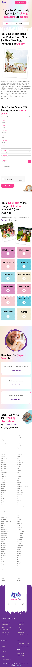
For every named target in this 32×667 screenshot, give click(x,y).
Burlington (3, 464)
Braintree (3, 454)
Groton (2, 523)
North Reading (4, 535)
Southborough (20, 531)
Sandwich (3, 572)
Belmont (3, 448)
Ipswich (18, 460)
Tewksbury (19, 549)
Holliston (19, 452)
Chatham (3, 474)
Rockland (3, 561)
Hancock (19, 437)
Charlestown (4, 472)
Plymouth (3, 549)
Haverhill (19, 446)
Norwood (3, 541)
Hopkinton (19, 454)
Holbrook (19, 450)
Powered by (16, 665)
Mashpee (19, 496)
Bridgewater (4, 458)
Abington (3, 433)
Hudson (18, 456)
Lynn (18, 480)
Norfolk (3, 527)
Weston (18, 568)
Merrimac (19, 505)
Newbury (19, 521)
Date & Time (5, 150)
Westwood (19, 572)
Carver (2, 470)
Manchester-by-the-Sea (22, 486)
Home (6, 23)
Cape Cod (3, 468)
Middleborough (20, 507)
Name (4, 120)
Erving (2, 500)
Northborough (4, 533)
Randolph (3, 553)
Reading (3, 557)
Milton (18, 513)
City (3, 135)
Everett (2, 505)
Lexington (19, 472)
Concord (3, 482)
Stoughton (19, 541)
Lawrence (19, 468)
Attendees (5, 155)
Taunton (19, 547)
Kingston (19, 464)
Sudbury (19, 543)
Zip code (5, 140)
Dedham (3, 486)
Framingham (4, 511)
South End (19, 535)
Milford (18, 509)
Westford (19, 566)
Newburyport (20, 523)
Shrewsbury (19, 527)
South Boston (20, 533)
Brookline (3, 462)
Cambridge (3, 466)
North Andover (4, 529)
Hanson (18, 442)
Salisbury (3, 570)
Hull (17, 458)
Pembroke (3, 545)
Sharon (2, 578)
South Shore (20, 537)
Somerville (19, 529)
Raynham (3, 555)
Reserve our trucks (20, 2)
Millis (18, 511)
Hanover (19, 439)
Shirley (18, 525)
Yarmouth (19, 580)
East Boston (4, 498)
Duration (5, 160)
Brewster (3, 456)
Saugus (3, 574)
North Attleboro (4, 531)
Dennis (2, 488)
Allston (2, 435)
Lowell (18, 478)
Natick (18, 517)
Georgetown (4, 517)
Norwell (3, 539)
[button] (28, 2)
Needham (19, 519)
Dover (2, 492)
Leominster (19, 470)
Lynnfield (19, 482)
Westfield (19, 563)
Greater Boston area (6, 521)
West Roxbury (20, 570)
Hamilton (19, 435)
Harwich (19, 444)
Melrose (18, 503)
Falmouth (3, 507)
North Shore (4, 537)
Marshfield (19, 494)
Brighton (3, 460)
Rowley (2, 566)
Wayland (19, 559)
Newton (3, 525)
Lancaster (19, 466)
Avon (2, 442)
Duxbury (3, 496)
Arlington (3, 439)
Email (4, 125)
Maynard (19, 498)
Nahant (18, 515)
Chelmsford (4, 476)
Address (5, 130)
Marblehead (19, 490)
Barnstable (3, 444)
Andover (3, 437)
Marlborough (20, 492)
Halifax (18, 433)
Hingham (19, 448)
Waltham (19, 555)
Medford (19, 500)
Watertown (19, 557)
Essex (2, 503)
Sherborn (3, 580)
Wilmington (19, 576)
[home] (3, 2)
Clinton (2, 478)
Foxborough (4, 509)
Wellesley (19, 561)
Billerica (3, 450)
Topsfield (19, 551)
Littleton (19, 476)
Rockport (3, 563)
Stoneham (19, 539)
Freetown (3, 515)
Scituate (3, 576)
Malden (18, 484)
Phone (4, 145)
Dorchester (3, 490)
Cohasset (3, 480)
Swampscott (20, 545)
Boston (2, 452)
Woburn (18, 578)
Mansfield (19, 488)
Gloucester (3, 519)
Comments (5, 165)
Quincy (2, 551)
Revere (2, 559)
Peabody (3, 543)
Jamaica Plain (20, 462)
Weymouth (19, 574)
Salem (2, 568)
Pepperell (3, 547)
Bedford (3, 446)
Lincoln (18, 474)
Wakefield (19, 553)
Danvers (3, 484)
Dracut (2, 494)
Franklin (3, 513)
